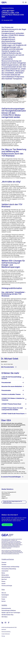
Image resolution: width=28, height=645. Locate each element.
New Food (4, 579)
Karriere (4, 601)
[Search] (23, 2)
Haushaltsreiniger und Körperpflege (10, 566)
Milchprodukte (5, 575)
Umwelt (3, 583)
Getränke (4, 564)
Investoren (4, 597)
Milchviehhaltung (6, 577)
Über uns (4, 592)
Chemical (4, 562)
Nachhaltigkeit (5, 595)
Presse (3, 599)
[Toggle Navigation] (25, 2)
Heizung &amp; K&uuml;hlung (9, 568)
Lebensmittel (5, 570)
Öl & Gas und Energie (7, 585)
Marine (3, 573)
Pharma (3, 581)
